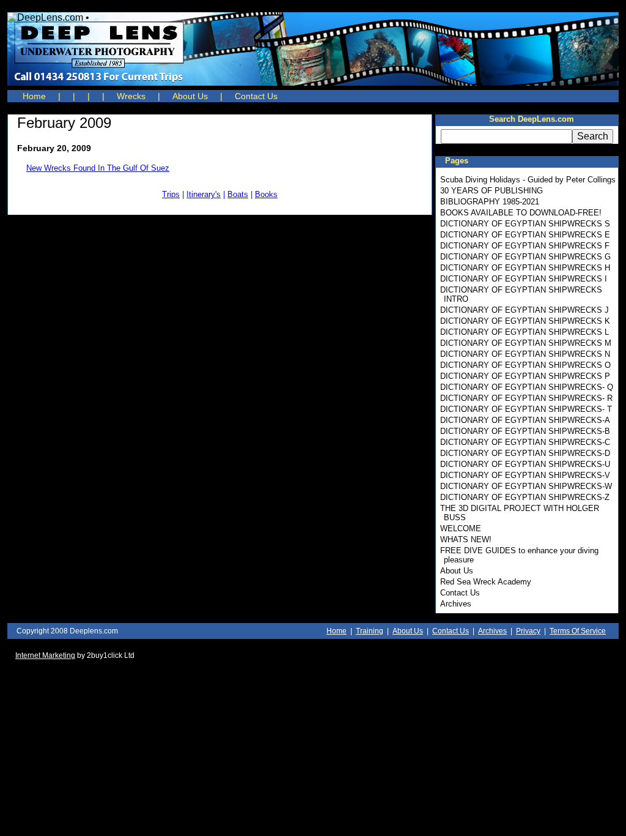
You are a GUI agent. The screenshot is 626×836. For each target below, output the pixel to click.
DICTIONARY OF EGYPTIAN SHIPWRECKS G (525, 256)
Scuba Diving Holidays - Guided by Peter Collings (528, 179)
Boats (237, 194)
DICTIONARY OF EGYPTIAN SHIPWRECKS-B (525, 431)
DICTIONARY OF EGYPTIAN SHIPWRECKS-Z (524, 497)
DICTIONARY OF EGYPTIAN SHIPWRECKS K (525, 321)
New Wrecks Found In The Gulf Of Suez (97, 168)
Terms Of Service (578, 631)
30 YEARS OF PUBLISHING (491, 190)
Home (34, 96)
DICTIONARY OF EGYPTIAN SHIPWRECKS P (525, 376)
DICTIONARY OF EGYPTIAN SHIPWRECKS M (525, 343)
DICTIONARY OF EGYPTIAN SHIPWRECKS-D (525, 453)
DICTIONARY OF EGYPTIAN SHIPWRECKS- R (526, 398)
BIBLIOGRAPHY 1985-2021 (489, 201)
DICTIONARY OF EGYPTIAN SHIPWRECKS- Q (526, 387)
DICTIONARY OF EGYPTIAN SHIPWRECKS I (523, 278)
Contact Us (256, 96)
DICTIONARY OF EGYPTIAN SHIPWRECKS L (524, 332)
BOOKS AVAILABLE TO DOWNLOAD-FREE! (521, 212)
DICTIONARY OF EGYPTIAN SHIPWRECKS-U (525, 464)
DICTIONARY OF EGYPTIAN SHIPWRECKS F (524, 245)
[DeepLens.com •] (313, 49)
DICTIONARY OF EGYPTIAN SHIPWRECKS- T (526, 409)
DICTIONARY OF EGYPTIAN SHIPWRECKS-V (525, 475)
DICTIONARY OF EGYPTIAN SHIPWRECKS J (524, 310)
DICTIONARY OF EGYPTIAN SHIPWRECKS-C (525, 442)
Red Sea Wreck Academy (485, 581)
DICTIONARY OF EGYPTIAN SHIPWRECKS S (525, 223)
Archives (455, 603)
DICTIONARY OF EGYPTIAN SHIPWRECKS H (525, 267)
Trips (171, 194)
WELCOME (460, 528)
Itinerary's (203, 194)
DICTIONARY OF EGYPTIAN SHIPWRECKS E (525, 234)
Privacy (528, 631)
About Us (190, 96)
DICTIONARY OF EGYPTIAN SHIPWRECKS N (525, 354)
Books (266, 194)
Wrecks (131, 96)
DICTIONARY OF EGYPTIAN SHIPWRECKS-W (526, 486)
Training (369, 631)
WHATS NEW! (466, 539)
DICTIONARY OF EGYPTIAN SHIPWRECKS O (525, 365)
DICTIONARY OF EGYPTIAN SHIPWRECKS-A (525, 420)
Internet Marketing (45, 655)
